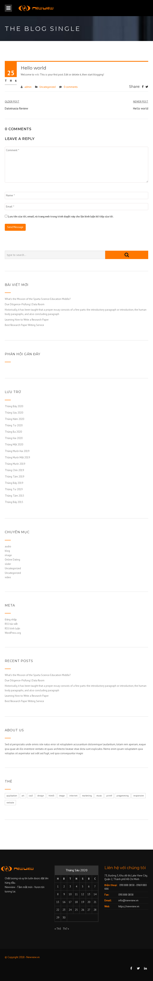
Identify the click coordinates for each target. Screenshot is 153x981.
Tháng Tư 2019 (14, 489)
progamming (123, 795)
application (12, 795)
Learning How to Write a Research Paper (27, 319)
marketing (87, 795)
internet (73, 795)
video (8, 577)
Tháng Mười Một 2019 (17, 457)
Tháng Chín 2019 (14, 470)
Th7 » (66, 928)
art (23, 795)
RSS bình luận (12, 628)
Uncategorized (47, 87)
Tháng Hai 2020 (14, 438)
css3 (31, 795)
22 (57, 910)
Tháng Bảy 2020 (14, 406)
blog (7, 551)
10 (70, 894)
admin (28, 87)
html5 (51, 795)
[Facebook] (143, 87)
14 (95, 894)
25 (76, 910)
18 (76, 902)
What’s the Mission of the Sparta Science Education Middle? (38, 299)
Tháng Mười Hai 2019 (17, 451)
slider (8, 564)
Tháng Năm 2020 (14, 419)
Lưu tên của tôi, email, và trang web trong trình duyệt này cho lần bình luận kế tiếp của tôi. (61, 216)
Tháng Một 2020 (14, 444)
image (8, 555)
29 (57, 917)
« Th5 (58, 928)
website (10, 802)
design (40, 795)
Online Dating (12, 559)
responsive (138, 795)
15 (57, 902)
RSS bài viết (11, 624)
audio (8, 546)
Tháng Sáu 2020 (14, 412)
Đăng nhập (11, 619)
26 (82, 910)
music (99, 795)
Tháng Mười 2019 (15, 464)
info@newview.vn (128, 900)
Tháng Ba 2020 (13, 431)
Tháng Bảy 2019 (14, 483)
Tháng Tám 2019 (14, 476)
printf (109, 795)
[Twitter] (146, 87)
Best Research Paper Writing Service (24, 325)
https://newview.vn (128, 906)
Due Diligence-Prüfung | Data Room (24, 304)
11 (76, 894)
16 (64, 902)
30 (64, 917)
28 (95, 910)
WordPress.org (13, 633)
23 (64, 910)
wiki (37, 74)
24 (70, 910)
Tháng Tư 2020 (14, 425)
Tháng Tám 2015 (14, 495)
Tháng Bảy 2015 (14, 502)
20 (88, 902)
